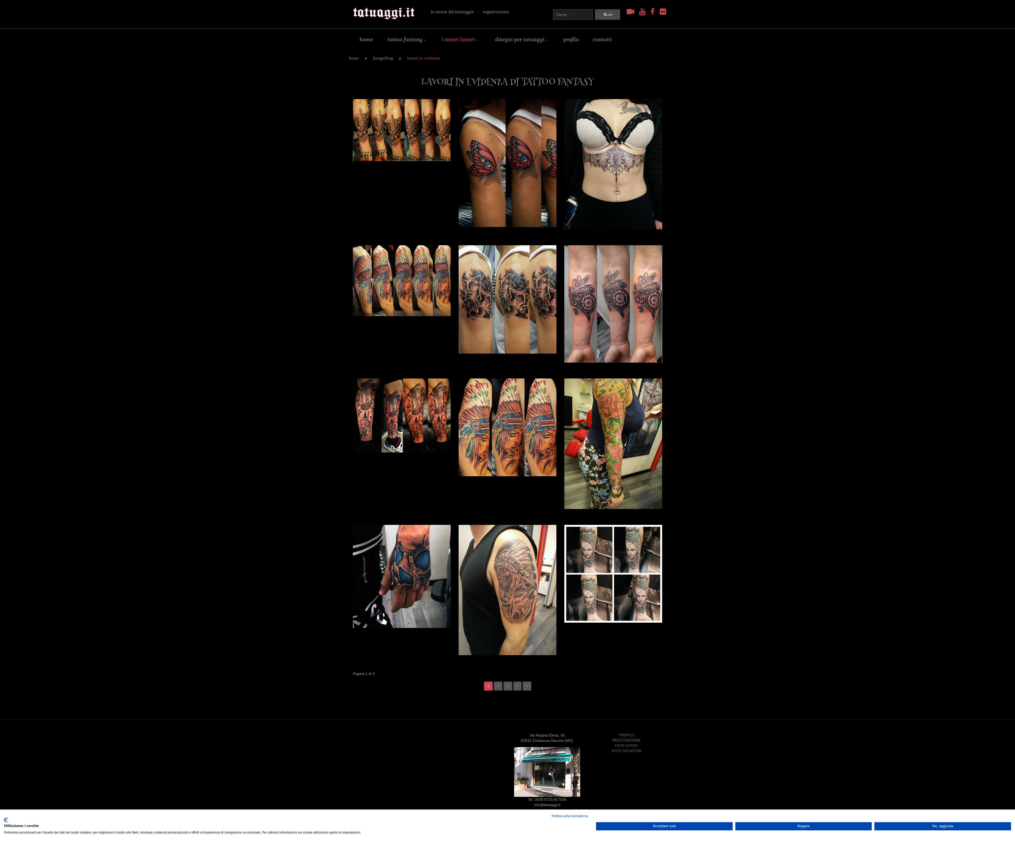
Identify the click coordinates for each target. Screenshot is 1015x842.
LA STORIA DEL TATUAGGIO (452, 11)
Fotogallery (383, 58)
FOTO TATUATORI (626, 751)
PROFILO (626, 735)
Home (354, 58)
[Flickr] (663, 11)
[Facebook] (653, 11)
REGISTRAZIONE (496, 11)
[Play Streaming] (631, 11)
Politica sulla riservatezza (570, 816)
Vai (609, 14)
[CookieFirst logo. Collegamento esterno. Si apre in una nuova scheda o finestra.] (6, 820)
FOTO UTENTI (626, 746)
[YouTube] (643, 11)
